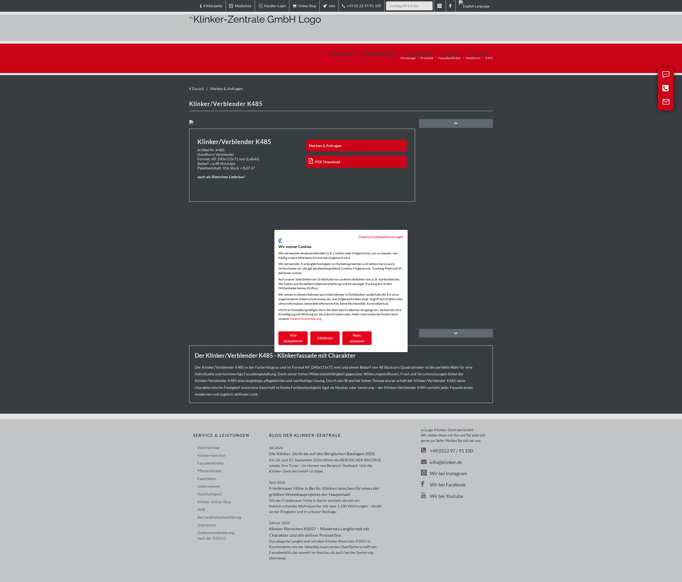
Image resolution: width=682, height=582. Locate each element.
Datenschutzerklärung (305, 319)
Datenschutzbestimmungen (381, 236)
